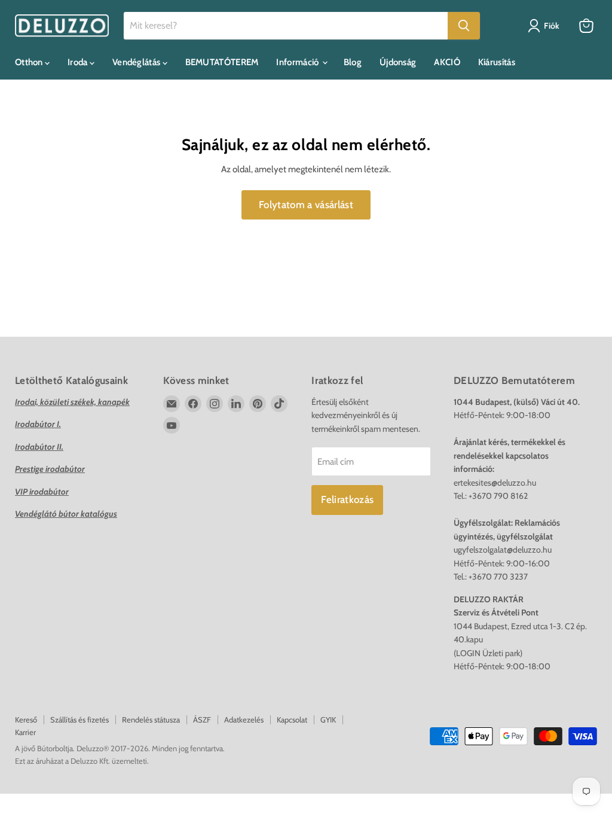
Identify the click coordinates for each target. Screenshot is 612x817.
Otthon (30, 62)
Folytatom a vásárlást (306, 205)
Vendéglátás (137, 62)
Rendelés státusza (151, 719)
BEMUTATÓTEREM (222, 62)
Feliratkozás (347, 499)
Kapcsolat (292, 719)
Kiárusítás (496, 62)
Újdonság (398, 62)
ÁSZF (202, 719)
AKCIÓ (447, 62)
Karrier (25, 732)
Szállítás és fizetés (79, 719)
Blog (353, 62)
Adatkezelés (244, 719)
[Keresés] (464, 25)
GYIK (328, 719)
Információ (298, 62)
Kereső (26, 719)
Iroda (79, 62)
